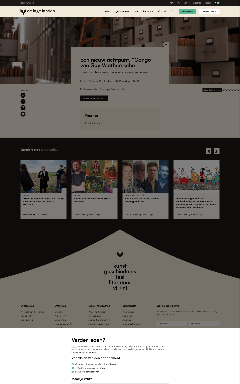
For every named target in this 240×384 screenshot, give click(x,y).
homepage (90, 352)
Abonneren (187, 11)
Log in (74, 346)
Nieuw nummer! (27, 3)
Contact (187, 3)
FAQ (178, 3)
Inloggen (207, 3)
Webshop (197, 3)
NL (171, 3)
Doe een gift (208, 11)
